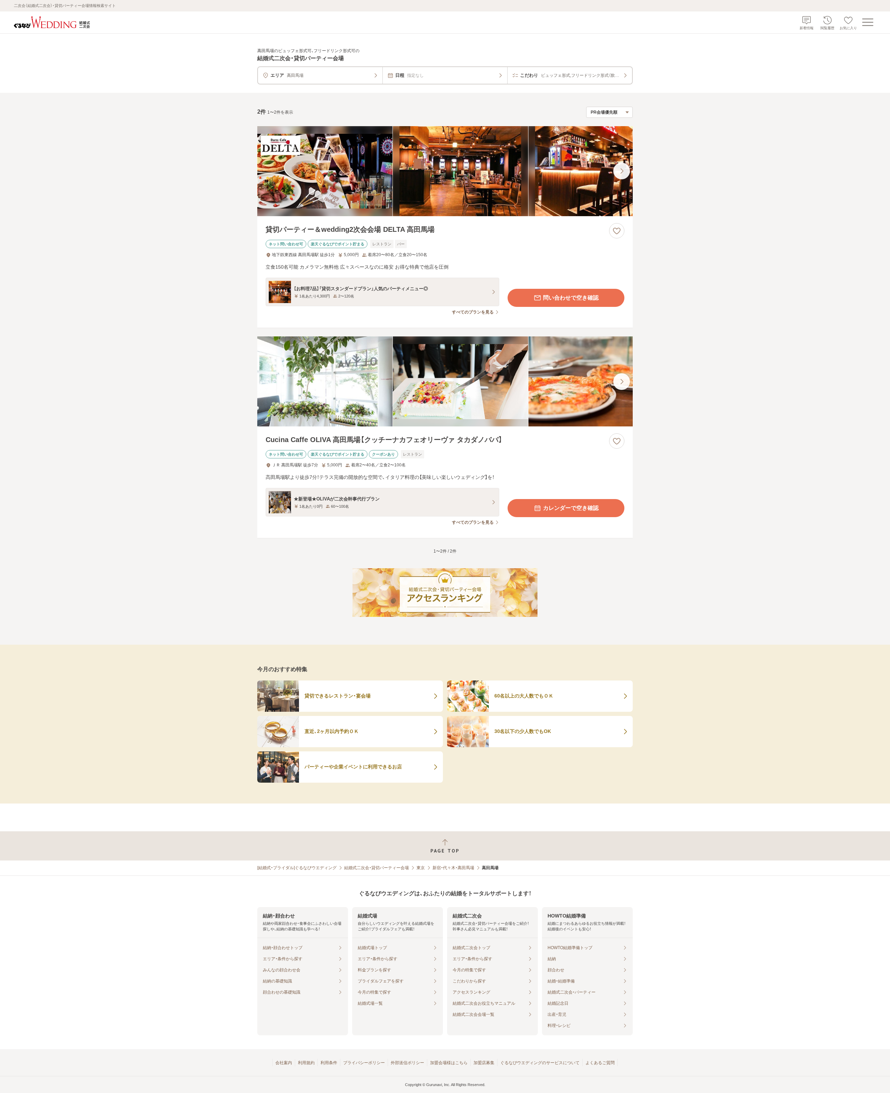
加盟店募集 (484, 1062)
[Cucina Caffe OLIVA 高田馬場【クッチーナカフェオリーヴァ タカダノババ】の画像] (445, 381)
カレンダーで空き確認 (571, 508)
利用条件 (329, 1062)
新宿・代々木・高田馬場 (453, 867)
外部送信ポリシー (407, 1062)
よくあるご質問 (600, 1062)
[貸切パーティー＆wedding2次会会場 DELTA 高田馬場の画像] (445, 171)
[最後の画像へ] (621, 171)
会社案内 (283, 1062)
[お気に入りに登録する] (616, 230)
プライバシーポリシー (364, 1062)
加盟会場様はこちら (449, 1062)
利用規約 (306, 1062)
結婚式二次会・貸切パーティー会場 (376, 867)
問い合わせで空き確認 (571, 298)
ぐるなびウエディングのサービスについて (540, 1062)
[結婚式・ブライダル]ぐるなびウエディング (297, 867)
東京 (420, 867)
